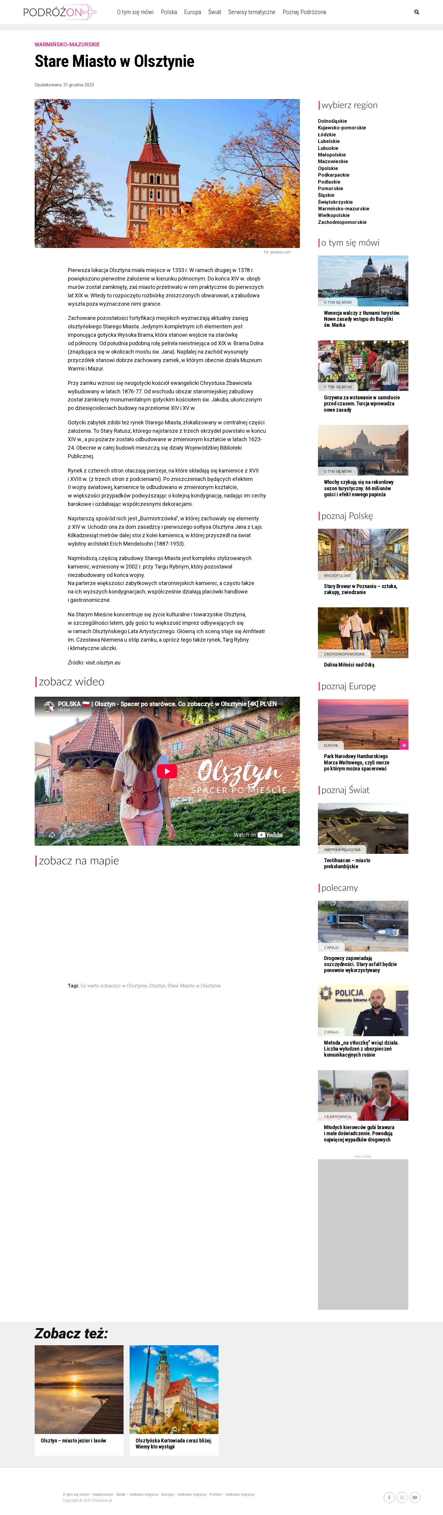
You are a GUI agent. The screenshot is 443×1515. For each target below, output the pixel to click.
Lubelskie (329, 141)
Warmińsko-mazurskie (343, 209)
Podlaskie (329, 182)
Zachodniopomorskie (342, 222)
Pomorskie (330, 188)
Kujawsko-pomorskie (342, 128)
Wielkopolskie (334, 215)
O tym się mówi (135, 12)
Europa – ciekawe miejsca (183, 1494)
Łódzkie (327, 135)
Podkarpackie (334, 175)
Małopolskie (332, 155)
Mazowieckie (333, 161)
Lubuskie (328, 148)
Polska (169, 12)
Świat (214, 12)
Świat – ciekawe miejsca (137, 1494)
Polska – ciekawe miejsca (231, 1494)
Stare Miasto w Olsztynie (194, 986)
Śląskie (326, 195)
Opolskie (328, 168)
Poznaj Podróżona (304, 12)
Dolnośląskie (332, 121)
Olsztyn (157, 986)
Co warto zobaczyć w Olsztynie (113, 986)
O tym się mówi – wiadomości (88, 1494)
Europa (192, 12)
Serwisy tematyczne (251, 12)
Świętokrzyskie (335, 202)
